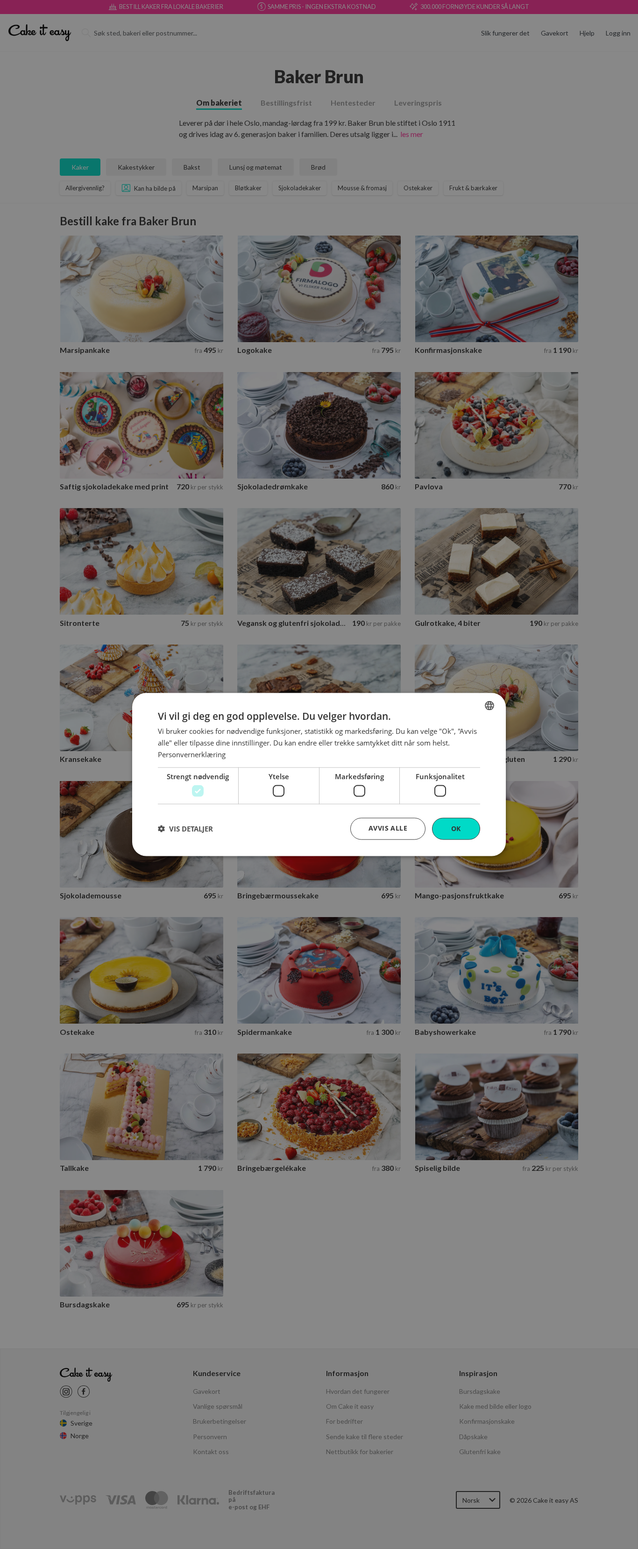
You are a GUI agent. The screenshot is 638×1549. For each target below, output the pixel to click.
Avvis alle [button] (388, 828)
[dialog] (319, 774)
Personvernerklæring (192, 754)
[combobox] (489, 705)
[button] (185, 829)
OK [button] (456, 828)
